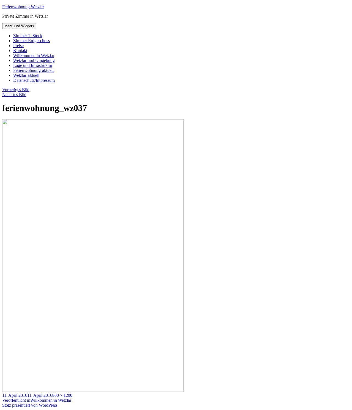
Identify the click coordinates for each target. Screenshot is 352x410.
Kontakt (20, 50)
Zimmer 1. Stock (27, 35)
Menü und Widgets (19, 26)
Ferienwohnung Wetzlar (23, 6)
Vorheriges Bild (15, 89)
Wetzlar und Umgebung (34, 60)
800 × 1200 (62, 395)
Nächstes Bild (14, 94)
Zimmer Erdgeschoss (31, 40)
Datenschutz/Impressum (34, 80)
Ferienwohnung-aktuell (33, 70)
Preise (18, 45)
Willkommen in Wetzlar (33, 55)
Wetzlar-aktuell (26, 75)
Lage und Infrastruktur (32, 65)
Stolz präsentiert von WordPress (29, 405)
